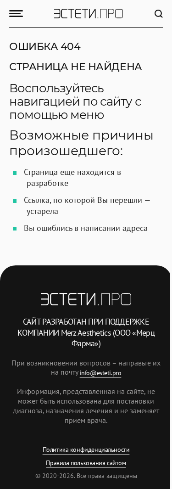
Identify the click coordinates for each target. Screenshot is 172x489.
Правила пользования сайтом (86, 463)
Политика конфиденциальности (86, 449)
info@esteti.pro (101, 373)
